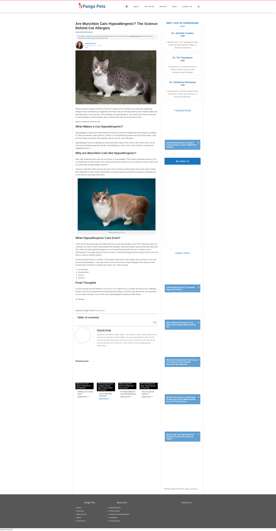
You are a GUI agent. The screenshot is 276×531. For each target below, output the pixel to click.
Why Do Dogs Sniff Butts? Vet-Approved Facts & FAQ (126, 386)
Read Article (83, 397)
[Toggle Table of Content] (153, 322)
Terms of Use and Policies (119, 514)
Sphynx (81, 275)
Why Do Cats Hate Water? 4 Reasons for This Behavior (83, 386)
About (136, 6)
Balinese (81, 278)
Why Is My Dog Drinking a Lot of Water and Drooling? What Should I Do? (181, 325)
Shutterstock (121, 232)
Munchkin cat (109, 288)
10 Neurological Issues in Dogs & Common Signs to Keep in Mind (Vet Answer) (105, 387)
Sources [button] (81, 299)
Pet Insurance (114, 521)
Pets (86, 47)
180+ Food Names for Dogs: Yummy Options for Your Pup (148, 386)
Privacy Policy (114, 511)
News (174, 6)
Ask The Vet (149, 6)
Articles (163, 6)
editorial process (135, 36)
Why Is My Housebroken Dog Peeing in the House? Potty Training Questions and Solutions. (181, 362)
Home (126, 6)
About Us (80, 511)
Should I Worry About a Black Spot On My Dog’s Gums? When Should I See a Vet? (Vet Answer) (181, 399)
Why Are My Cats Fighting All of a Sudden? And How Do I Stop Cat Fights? (180, 437)
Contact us (187, 6)
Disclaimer (113, 518)
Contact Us (81, 521)
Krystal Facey (90, 43)
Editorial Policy (115, 508)
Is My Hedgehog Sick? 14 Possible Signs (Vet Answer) (180, 289)
